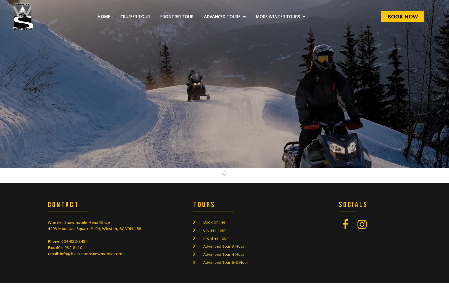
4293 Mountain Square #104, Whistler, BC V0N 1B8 (94, 228)
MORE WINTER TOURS (278, 16)
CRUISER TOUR (135, 16)
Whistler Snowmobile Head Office (79, 222)
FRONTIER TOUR (177, 16)
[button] (402, 16)
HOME (104, 16)
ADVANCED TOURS (222, 16)
